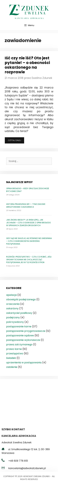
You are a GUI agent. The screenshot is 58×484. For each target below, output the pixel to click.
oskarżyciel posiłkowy (19, 313)
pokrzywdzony (15, 322)
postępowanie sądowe (20, 335)
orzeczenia (12, 304)
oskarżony (12, 308)
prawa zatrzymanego (19, 344)
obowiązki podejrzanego (21, 299)
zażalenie (11, 367)
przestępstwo (14, 353)
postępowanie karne (18, 326)
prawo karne (14, 349)
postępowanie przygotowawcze (25, 331)
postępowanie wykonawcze (23, 340)
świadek (11, 358)
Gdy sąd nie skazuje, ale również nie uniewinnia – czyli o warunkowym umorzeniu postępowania (29, 241)
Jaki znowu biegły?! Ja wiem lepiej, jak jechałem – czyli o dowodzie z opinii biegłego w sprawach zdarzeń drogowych (28, 222)
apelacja (11, 295)
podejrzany (13, 317)
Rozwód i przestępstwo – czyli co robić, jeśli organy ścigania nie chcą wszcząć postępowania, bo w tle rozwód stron (29, 259)
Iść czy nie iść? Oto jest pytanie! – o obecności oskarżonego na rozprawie (27, 65)
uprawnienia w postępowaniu (24, 362)
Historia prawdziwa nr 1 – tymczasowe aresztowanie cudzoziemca (25, 205)
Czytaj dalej (16, 141)
